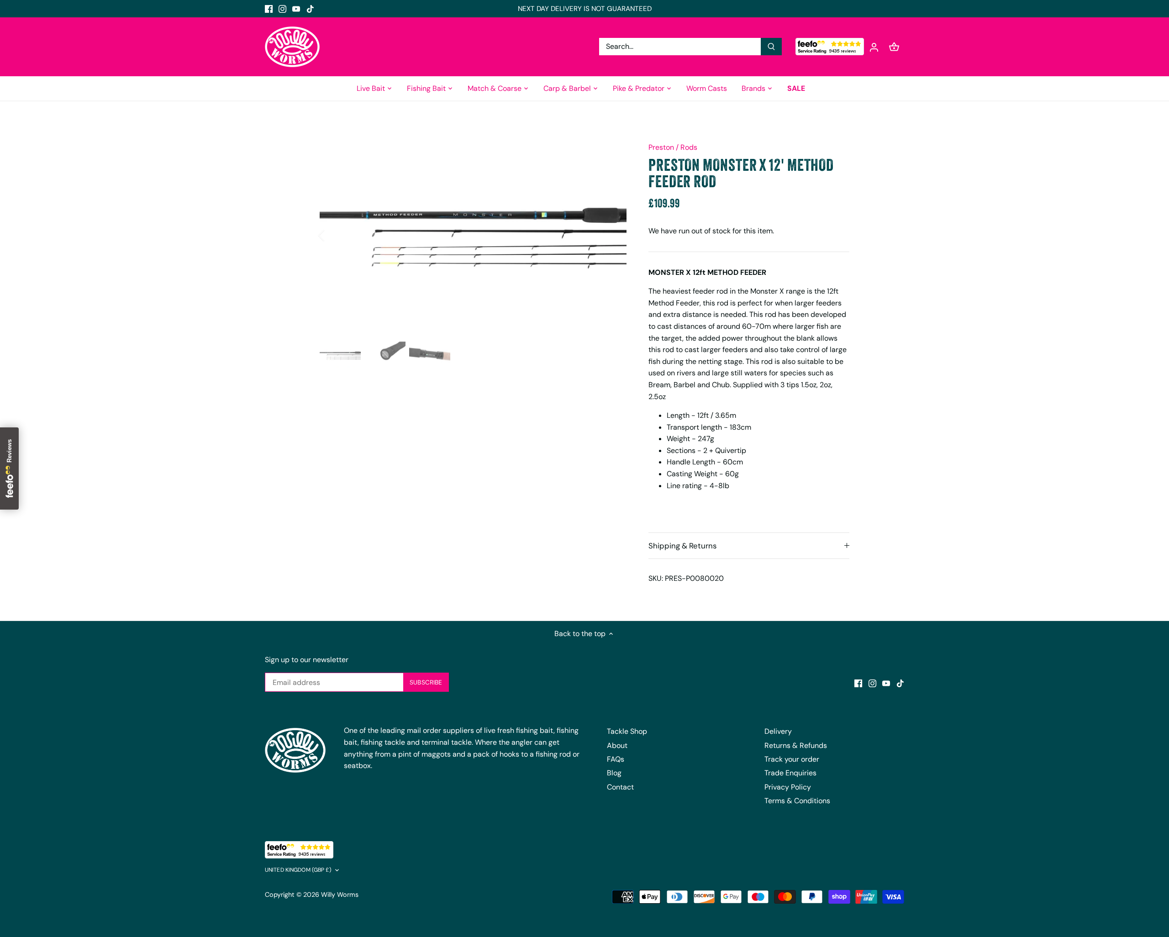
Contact (620, 787)
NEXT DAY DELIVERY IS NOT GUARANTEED (585, 8)
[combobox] (680, 46)
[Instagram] (282, 9)
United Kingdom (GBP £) (298, 870)
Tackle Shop (627, 731)
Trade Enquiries (790, 773)
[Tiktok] (310, 9)
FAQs (615, 759)
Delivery (778, 731)
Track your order (791, 759)
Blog (614, 773)
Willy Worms (339, 894)
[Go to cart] (894, 46)
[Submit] (771, 46)
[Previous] (333, 235)
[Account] (874, 46)
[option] (473, 235)
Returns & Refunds (795, 745)
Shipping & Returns (682, 546)
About (617, 745)
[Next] (613, 235)
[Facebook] (269, 9)
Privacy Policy (787, 787)
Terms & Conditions (797, 800)
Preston (661, 147)
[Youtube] (296, 9)
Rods (688, 147)
